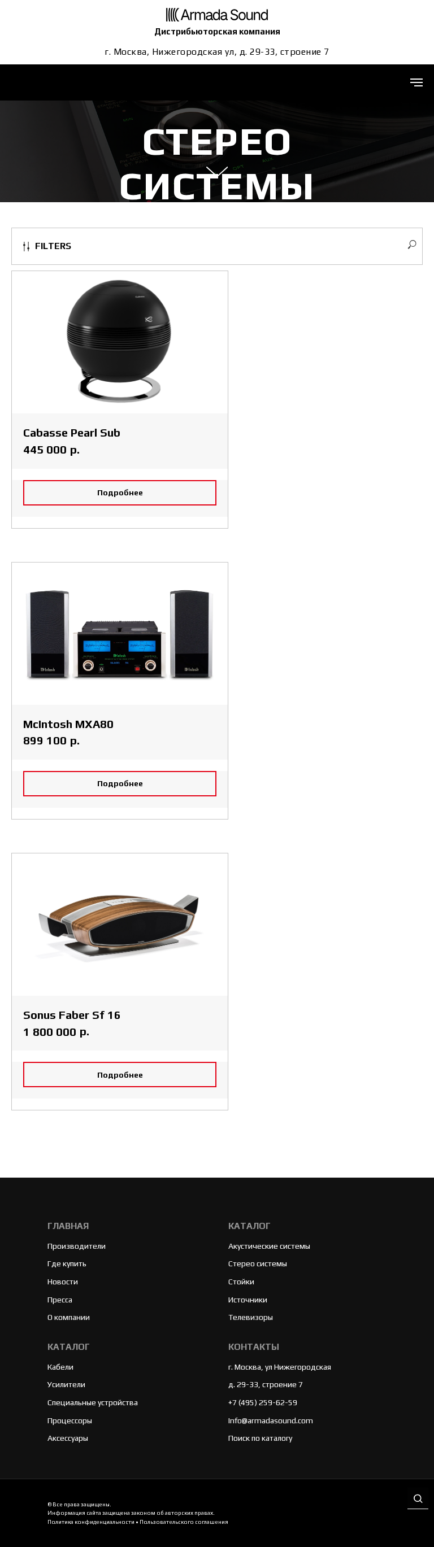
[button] (417, 1499)
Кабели (60, 1366)
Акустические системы (269, 1245)
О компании (68, 1317)
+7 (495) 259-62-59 (262, 1402)
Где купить (66, 1263)
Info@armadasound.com (270, 1420)
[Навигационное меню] (416, 82)
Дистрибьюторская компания (217, 31)
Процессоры (69, 1420)
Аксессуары (67, 1438)
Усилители (66, 1384)
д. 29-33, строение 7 (265, 1384)
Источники (247, 1299)
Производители (76, 1245)
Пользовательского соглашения (184, 1522)
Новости (62, 1281)
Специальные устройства (92, 1402)
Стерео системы (257, 1263)
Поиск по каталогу (260, 1438)
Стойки (241, 1281)
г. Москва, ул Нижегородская (279, 1366)
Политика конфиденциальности (90, 1522)
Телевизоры (250, 1317)
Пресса (59, 1299)
